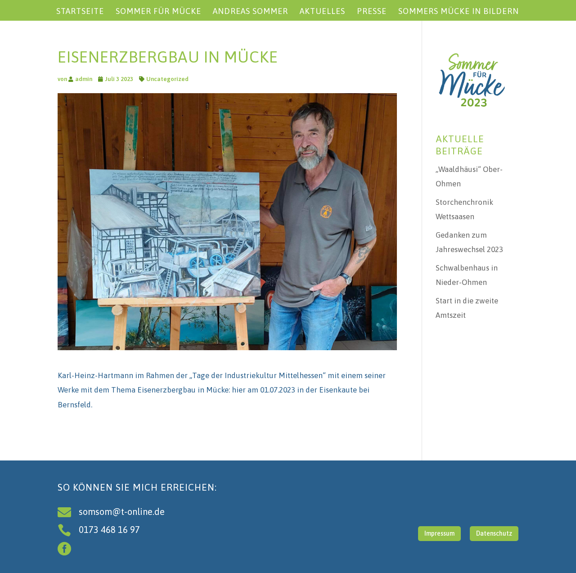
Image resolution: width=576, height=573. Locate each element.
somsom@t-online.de (122, 511)
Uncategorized (167, 79)
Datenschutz (494, 533)
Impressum (439, 533)
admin (83, 79)
